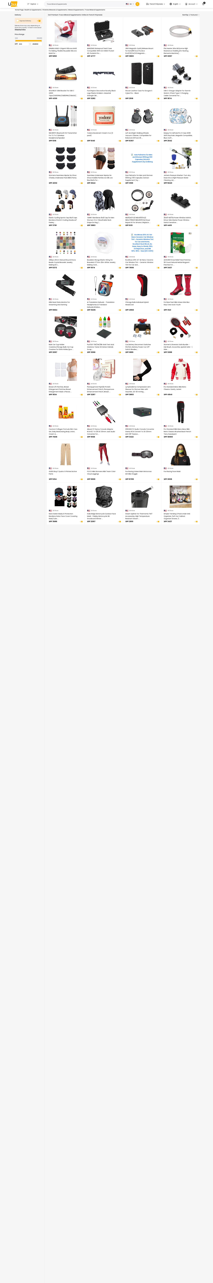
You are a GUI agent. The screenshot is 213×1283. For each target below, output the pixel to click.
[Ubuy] (12, 4)
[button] (155, 4)
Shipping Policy (20, 29)
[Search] (137, 4)
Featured (193, 15)
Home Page (19, 10)
